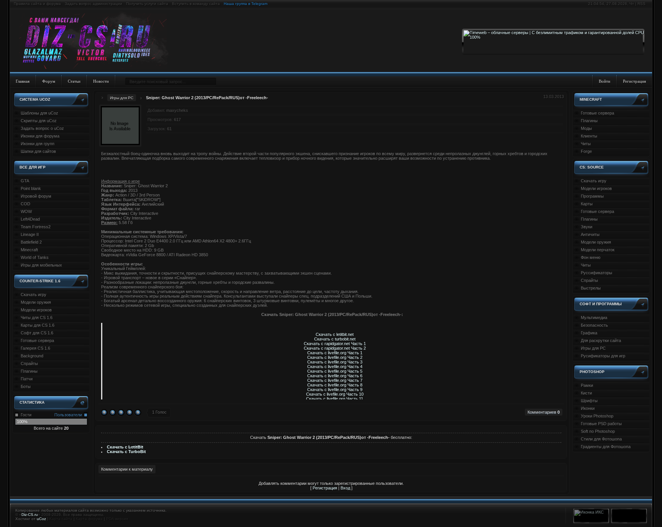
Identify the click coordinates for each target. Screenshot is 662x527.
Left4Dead (30, 219)
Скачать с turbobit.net (335, 339)
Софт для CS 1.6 (37, 333)
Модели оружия (36, 302)
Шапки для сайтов (38, 151)
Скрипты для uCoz (39, 120)
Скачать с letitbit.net (335, 334)
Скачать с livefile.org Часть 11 (334, 398)
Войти (604, 81)
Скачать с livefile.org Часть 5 (334, 371)
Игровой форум (36, 196)
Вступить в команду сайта (196, 4)
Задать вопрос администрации (93, 4)
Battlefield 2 (31, 242)
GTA (25, 180)
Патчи (27, 378)
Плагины (29, 371)
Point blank (31, 188)
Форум (48, 81)
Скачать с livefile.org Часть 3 (334, 362)
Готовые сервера (37, 340)
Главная (22, 81)
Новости (101, 81)
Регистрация (634, 81)
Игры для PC (121, 98)
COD (25, 203)
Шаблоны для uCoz (39, 113)
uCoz (41, 519)
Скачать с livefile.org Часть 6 (334, 375)
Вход (345, 488)
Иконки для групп (37, 143)
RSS (641, 4)
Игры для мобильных (41, 265)
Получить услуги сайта (147, 4)
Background (32, 356)
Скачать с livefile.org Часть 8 (334, 385)
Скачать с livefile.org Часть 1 (334, 352)
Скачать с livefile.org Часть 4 (334, 366)
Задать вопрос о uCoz (42, 128)
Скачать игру (33, 294)
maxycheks (177, 110)
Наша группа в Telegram (245, 4)
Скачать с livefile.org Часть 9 (334, 389)
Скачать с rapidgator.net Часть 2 (335, 348)
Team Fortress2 (36, 226)
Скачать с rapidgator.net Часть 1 (335, 343)
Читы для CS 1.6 (36, 317)
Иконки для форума (40, 136)
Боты (26, 386)
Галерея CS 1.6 (35, 348)
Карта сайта (60, 519)
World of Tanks (35, 257)
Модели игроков (36, 310)
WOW (26, 211)
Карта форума (89, 519)
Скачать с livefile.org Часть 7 (334, 380)
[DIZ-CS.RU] (97, 41)
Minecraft (29, 249)
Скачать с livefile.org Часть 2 (334, 357)
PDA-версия (117, 519)
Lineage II (30, 234)
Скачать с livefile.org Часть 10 (335, 394)
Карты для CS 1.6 (37, 325)
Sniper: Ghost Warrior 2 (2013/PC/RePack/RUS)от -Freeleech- (207, 97)
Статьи (74, 81)
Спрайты (29, 363)
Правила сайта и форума (37, 4)
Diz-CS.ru (29, 514)
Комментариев (544, 412)
